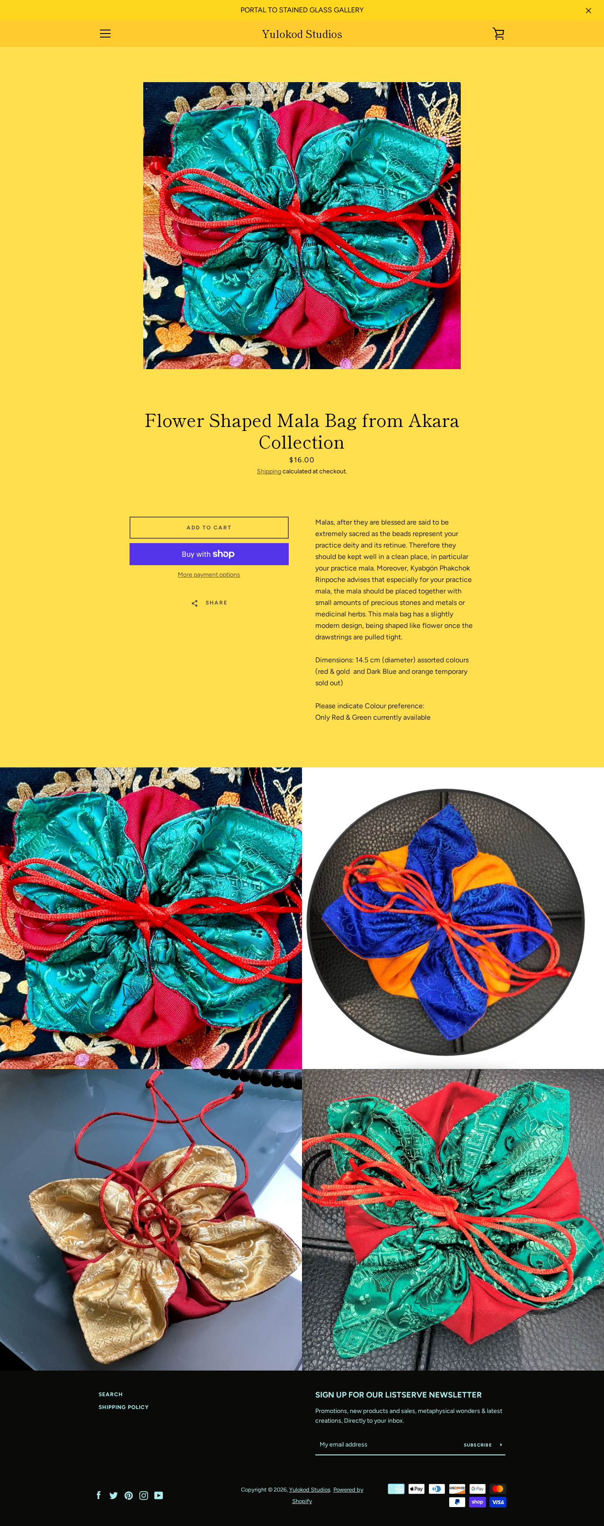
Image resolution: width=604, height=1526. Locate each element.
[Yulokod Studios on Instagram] (143, 1495)
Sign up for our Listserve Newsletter (398, 1395)
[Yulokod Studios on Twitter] (113, 1495)
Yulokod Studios (302, 33)
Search (111, 1394)
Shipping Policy (124, 1407)
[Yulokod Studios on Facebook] (98, 1495)
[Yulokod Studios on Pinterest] (128, 1495)
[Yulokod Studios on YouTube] (158, 1495)
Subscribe (479, 1445)
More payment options (209, 574)
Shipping (269, 471)
